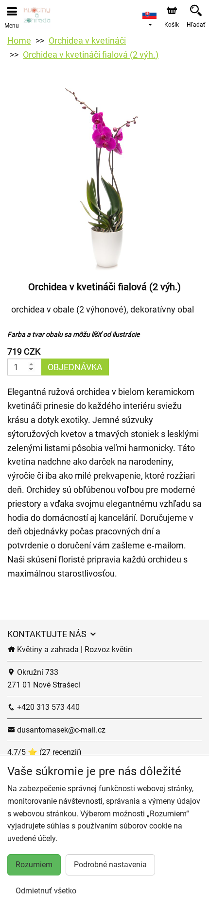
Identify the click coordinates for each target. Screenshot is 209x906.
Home (19, 40)
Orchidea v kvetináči (87, 40)
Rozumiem (34, 864)
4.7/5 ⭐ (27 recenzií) (44, 752)
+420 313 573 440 (47, 707)
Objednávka (75, 367)
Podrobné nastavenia (110, 864)
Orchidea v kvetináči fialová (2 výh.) (90, 54)
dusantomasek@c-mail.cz (60, 729)
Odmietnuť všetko (46, 890)
